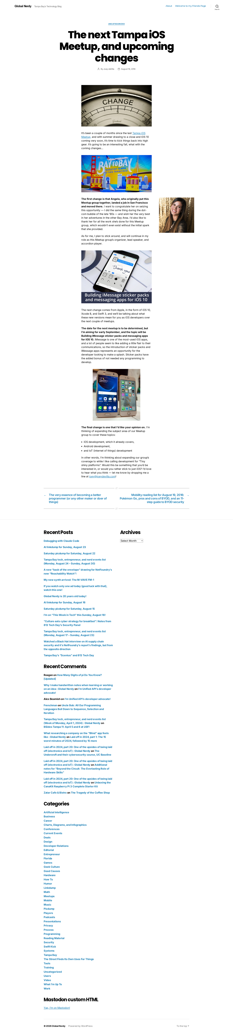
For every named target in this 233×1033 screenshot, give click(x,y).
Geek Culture (52, 866)
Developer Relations (56, 845)
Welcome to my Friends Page (190, 6)
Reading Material (54, 938)
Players (48, 913)
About (169, 6)
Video (47, 980)
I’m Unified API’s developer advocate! (88, 699)
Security (49, 942)
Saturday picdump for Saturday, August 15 (69, 608)
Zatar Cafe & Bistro (55, 792)
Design (48, 841)
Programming (52, 933)
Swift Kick (50, 946)
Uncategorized (116, 24)
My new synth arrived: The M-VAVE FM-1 (69, 579)
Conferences (52, 829)
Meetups (49, 896)
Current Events (53, 833)
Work (47, 988)
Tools (47, 963)
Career (48, 820)
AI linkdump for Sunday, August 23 (65, 547)
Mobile (48, 900)
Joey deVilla (109, 69)
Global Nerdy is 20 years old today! (65, 596)
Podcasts (49, 917)
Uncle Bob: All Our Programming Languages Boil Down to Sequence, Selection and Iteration (74, 709)
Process (49, 929)
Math (47, 892)
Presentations (52, 921)
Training (49, 967)
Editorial (49, 850)
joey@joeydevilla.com (102, 476)
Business (49, 816)
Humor (48, 883)
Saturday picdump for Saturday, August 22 (69, 553)
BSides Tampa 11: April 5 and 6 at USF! (67, 726)
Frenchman (50, 705)
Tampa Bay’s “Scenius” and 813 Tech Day (69, 655)
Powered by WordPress (80, 1026)
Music (47, 904)
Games (48, 862)
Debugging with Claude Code (61, 540)
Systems (49, 950)
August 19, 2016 (128, 69)
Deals (47, 837)
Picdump (49, 908)
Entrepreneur (52, 854)
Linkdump (50, 887)
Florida (48, 858)
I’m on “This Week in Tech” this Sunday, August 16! (75, 614)
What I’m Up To (53, 984)
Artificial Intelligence (56, 812)
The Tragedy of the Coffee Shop (90, 792)
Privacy (48, 925)
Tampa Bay (50, 955)
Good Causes (52, 871)
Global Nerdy (23, 5)
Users (47, 975)
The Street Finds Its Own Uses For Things (69, 959)
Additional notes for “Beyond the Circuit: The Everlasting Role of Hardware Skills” (76, 768)
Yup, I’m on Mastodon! (57, 1007)
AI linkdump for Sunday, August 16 (64, 602)
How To (48, 879)
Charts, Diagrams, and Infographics (65, 824)
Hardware (50, 875)
